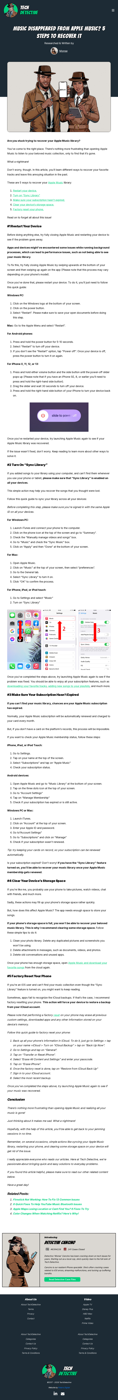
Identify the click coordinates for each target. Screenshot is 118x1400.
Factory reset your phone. (28, 209)
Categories (31, 1339)
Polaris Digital (64, 1387)
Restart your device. (25, 190)
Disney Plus (87, 1309)
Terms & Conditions (31, 1353)
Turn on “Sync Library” (26, 195)
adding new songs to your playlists (69, 686)
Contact (30, 1318)
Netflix (87, 1318)
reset (56, 1015)
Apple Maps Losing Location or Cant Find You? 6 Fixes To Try (51, 1208)
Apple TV (87, 1304)
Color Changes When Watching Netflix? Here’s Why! (46, 1213)
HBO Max (87, 1313)
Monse (63, 50)
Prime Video (87, 1323)
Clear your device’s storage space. (33, 204)
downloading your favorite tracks (27, 686)
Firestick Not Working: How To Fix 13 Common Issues (46, 1199)
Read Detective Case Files (62, 1279)
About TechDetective (30, 1304)
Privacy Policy (30, 1348)
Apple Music (55, 182)
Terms (31, 1309)
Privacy (30, 1313)
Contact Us (30, 1343)
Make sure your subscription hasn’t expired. (39, 200)
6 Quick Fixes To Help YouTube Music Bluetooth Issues (47, 1204)
